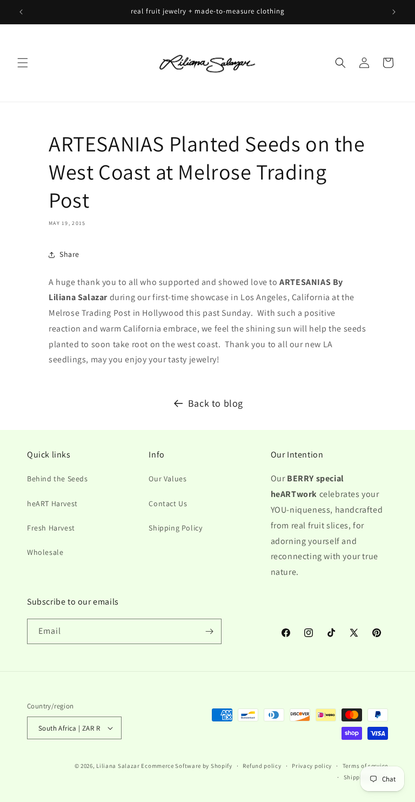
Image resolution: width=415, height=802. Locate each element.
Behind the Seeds (57, 478)
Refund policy (262, 766)
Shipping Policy (175, 528)
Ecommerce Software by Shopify (186, 766)
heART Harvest (52, 503)
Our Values (167, 478)
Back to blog (215, 403)
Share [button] (69, 254)
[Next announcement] (394, 12)
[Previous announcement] (21, 12)
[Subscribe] (209, 631)
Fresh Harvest (51, 528)
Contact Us (168, 503)
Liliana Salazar (118, 766)
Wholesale (45, 552)
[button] (23, 63)
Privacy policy (312, 766)
